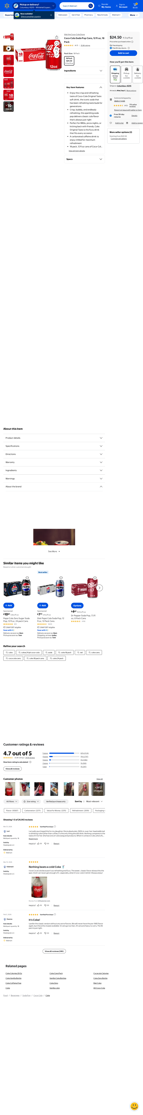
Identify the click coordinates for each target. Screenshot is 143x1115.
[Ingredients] (101, 70)
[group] (77, 45)
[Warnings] (101, 478)
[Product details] (101, 438)
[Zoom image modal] (56, 49)
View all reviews (12, 769)
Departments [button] (10, 15)
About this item (13, 428)
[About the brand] (101, 486)
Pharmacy (88, 15)
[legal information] (132, 42)
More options (131, 91)
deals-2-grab (119, 101)
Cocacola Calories (101, 973)
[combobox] (76, 6)
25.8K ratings (85, 45)
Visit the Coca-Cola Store (74, 34)
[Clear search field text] (84, 6)
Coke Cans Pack (56, 973)
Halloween (62, 15)
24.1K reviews (30, 758)
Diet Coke (97, 983)
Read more (33, 839)
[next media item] (56, 52)
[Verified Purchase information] (55, 826)
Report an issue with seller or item (128, 110)
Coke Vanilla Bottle (13, 978)
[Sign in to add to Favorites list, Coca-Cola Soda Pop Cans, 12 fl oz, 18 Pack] (56, 43)
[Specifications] (101, 446)
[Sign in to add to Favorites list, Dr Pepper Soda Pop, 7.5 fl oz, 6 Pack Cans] (95, 578)
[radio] (69, 61)
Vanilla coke (55, 988)
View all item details (77, 151)
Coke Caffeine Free (13, 983)
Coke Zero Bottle (100, 978)
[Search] (90, 6)
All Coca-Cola (99, 988)
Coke (8, 988)
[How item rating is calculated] (30, 762)
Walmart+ (116, 15)
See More (52, 551)
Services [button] (28, 15)
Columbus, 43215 (124, 86)
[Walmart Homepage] (7, 6)
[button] (104, 6)
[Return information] (128, 48)
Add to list (119, 123)
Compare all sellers (119, 139)
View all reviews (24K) (54, 951)
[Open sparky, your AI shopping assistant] (134, 1106)
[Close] (51, 15)
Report (56, 843)
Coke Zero (54, 983)
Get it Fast (76, 15)
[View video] (56, 55)
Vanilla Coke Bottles (58, 978)
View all (99, 779)
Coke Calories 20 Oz (14, 973)
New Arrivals (102, 15)
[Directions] (101, 454)
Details (134, 115)
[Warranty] (101, 462)
